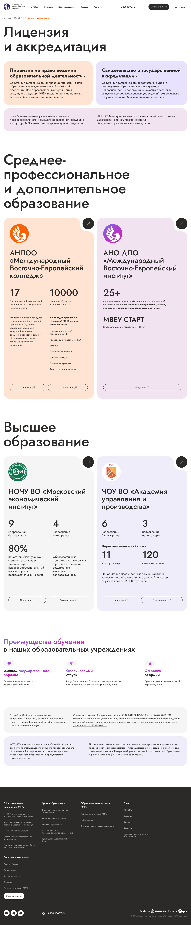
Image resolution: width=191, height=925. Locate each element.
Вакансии (128, 828)
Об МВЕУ (128, 809)
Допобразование (66, 6)
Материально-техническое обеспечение (136, 835)
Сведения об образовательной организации (18, 838)
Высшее (84, 6)
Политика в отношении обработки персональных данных (19, 846)
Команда (128, 815)
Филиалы (128, 822)
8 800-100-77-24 (129, 6)
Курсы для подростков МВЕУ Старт (55, 840)
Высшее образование (52, 824)
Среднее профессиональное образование (55, 811)
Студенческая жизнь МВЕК (16, 888)
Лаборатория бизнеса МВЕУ (94, 814)
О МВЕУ (34, 6)
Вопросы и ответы (12, 876)
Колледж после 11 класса (54, 818)
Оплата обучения (12, 864)
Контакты (98, 6)
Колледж (48, 6)
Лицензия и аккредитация (16, 830)
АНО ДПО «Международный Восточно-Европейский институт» (19, 823)
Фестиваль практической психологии (98, 825)
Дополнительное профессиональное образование (57, 831)
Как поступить (10, 870)
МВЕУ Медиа (87, 819)
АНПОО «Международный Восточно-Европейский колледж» (19, 815)
